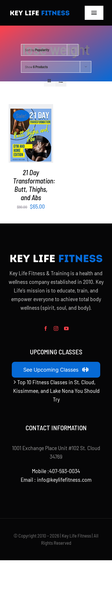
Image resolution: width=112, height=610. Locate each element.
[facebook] (45, 328)
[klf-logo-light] (40, 11)
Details (33, 138)
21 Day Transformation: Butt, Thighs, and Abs (34, 184)
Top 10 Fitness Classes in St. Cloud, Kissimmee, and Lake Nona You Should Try (56, 390)
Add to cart (29, 130)
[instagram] (56, 328)
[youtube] (66, 328)
